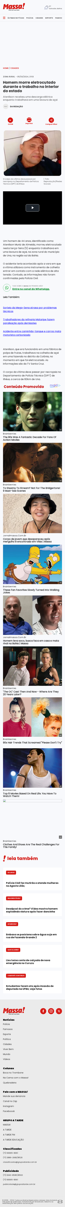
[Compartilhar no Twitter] (50, 129)
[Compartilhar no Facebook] (47, 130)
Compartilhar (51, 124)
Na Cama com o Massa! (15, 1077)
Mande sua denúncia (14, 1096)
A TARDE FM (9, 1134)
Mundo (6, 1054)
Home (6, 68)
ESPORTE (49, 18)
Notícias (9, 1020)
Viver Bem (8, 1049)
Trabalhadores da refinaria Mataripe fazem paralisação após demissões (29, 321)
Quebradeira (9, 1082)
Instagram (8, 1106)
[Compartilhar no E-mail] (54, 129)
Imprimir (29, 123)
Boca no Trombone (13, 1072)
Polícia (6, 1024)
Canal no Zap (10, 1101)
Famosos (8, 1029)
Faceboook (9, 1111)
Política (7, 1039)
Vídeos (6, 1059)
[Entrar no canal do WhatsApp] (7, 288)
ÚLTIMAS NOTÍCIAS (16, 18)
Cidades (14, 68)
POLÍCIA (29, 18)
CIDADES (39, 18)
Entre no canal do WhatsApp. (31, 289)
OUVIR (10, 124)
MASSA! (7, 1124)
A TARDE (7, 1129)
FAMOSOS (59, 18)
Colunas (8, 1068)
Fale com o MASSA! (15, 1092)
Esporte (7, 1034)
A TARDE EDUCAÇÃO (13, 1139)
